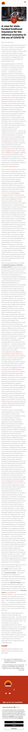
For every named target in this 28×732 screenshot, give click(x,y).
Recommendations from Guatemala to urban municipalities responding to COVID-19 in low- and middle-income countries (13, 667)
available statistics (10, 150)
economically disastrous (11, 166)
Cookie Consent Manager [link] (7, 707)
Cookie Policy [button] (11, 716)
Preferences (14, 728)
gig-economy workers (10, 141)
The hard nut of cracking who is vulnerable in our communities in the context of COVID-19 (15, 661)
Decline (14, 725)
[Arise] (3, 4)
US (5, 193)
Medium (3, 651)
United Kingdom (15, 193)
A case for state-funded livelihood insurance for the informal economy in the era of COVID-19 (13, 32)
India (12, 617)
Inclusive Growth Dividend (11, 385)
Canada (21, 191)
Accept (14, 722)
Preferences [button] (20, 717)
